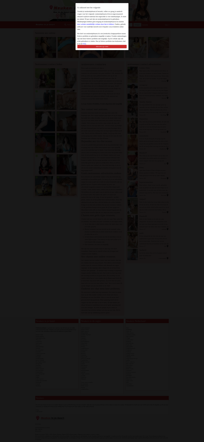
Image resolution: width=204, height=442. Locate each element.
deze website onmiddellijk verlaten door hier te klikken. (95, 24)
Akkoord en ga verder (102, 46)
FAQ (84, 44)
